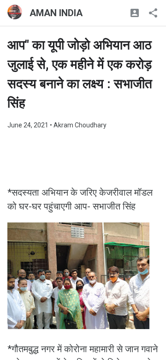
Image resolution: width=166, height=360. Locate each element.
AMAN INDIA (56, 12)
